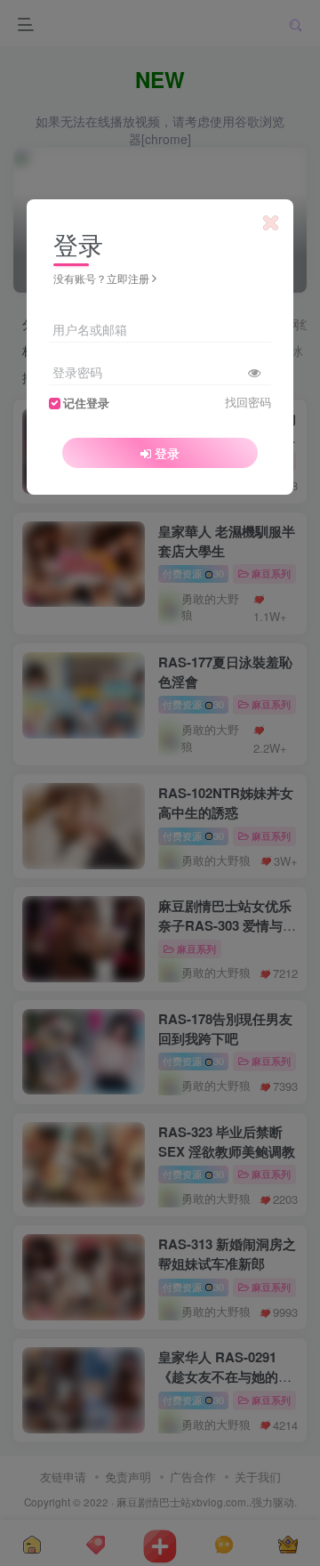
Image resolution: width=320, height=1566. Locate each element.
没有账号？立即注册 (101, 278)
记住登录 (86, 403)
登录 (167, 453)
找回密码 (248, 402)
